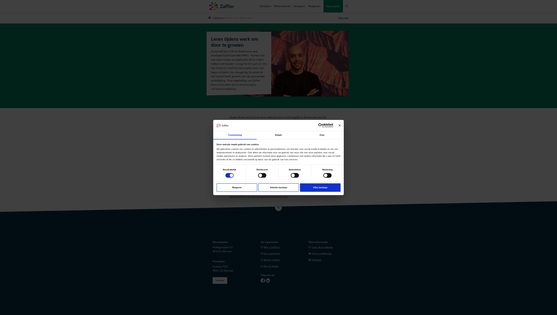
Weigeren (237, 187)
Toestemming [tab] (235, 135)
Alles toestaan (320, 187)
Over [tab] (322, 135)
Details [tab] (278, 135)
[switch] (262, 175)
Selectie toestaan (278, 187)
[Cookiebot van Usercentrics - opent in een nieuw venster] (320, 125)
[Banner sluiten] (340, 125)
